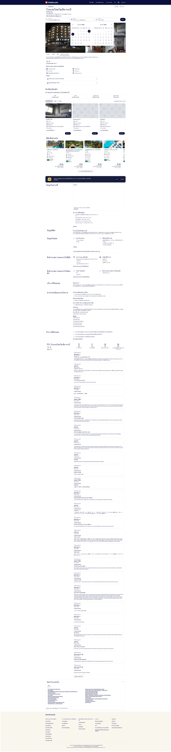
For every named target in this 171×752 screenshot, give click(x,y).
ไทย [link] (51, 708)
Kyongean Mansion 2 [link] (52, 700)
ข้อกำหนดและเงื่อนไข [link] (99, 721)
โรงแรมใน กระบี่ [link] (55, 708)
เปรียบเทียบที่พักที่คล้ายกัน (86, 171)
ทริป (115, 2)
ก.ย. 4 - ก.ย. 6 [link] (116, 97)
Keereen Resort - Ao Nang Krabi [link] (55, 703)
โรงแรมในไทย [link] (47, 721)
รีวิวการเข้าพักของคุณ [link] (66, 727)
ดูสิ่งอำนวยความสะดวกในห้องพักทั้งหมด (81, 276)
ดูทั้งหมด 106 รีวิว (79, 676)
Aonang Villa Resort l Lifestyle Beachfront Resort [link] (96, 698)
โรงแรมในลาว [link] (47, 729)
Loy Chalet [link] (50, 695)
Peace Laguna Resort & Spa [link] (54, 694)
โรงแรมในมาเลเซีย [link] (48, 740)
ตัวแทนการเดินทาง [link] (82, 728)
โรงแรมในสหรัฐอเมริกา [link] (49, 723)
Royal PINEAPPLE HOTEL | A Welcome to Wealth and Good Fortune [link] (62, 691)
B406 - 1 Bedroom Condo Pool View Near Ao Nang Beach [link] (98, 695)
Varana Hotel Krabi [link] (52, 698)
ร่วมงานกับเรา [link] (114, 723)
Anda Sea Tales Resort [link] (90, 701)
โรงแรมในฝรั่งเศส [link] (48, 734)
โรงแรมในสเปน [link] (48, 736)
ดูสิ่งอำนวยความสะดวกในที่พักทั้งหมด (81, 266)
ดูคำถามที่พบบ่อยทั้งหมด (78, 338)
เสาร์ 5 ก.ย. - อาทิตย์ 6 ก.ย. (79, 20)
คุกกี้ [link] (96, 725)
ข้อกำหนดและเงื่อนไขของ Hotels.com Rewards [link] (102, 730)
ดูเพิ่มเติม (75, 226)
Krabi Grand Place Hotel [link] (53, 697)
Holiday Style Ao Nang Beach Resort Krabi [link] (94, 689)
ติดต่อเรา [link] (63, 725)
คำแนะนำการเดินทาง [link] (115, 725)
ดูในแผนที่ (76, 209)
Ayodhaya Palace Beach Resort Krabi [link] (56, 702)
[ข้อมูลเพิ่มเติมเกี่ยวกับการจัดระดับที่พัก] (51, 11)
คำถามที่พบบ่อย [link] (65, 723)
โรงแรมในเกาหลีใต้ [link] (48, 727)
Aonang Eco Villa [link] (89, 700)
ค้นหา (122, 19)
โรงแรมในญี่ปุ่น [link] (48, 725)
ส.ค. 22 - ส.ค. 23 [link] (55, 97)
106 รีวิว (48, 349)
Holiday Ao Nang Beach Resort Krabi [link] (93, 696)
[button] (78, 31)
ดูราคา (67, 133)
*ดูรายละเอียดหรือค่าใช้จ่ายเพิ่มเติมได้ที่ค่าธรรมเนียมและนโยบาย (86, 251)
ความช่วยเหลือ (109, 2)
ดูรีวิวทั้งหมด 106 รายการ (51, 63)
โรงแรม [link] (47, 708)
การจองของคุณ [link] (64, 721)
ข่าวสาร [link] (80, 724)
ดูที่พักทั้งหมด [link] (50, 6)
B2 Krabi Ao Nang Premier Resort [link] (55, 696)
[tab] (49, 685)
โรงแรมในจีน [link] (47, 731)
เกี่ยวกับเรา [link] (113, 721)
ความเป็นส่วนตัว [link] (98, 723)
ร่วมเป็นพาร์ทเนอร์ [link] (82, 722)
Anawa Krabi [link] (88, 697)
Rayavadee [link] (50, 690)
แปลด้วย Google (77, 391)
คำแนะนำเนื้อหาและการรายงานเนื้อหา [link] (102, 727)
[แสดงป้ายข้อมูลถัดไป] (125, 155)
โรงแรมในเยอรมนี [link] (48, 738)
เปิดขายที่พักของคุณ (100, 2)
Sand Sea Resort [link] (51, 692)
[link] (122, 6)
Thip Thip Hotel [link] (51, 701)
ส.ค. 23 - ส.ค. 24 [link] (75, 97)
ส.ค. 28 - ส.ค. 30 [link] (95, 97)
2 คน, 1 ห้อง (101, 20)
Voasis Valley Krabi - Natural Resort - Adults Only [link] (96, 690)
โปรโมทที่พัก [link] (81, 726)
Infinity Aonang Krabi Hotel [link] (91, 691)
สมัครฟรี (122, 179)
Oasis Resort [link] (88, 702)
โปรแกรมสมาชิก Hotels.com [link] (117, 727)
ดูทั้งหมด (48, 75)
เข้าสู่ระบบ (123, 2)
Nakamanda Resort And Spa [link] (91, 692)
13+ (122, 50)
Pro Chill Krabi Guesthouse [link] (54, 689)
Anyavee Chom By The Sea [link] (91, 694)
